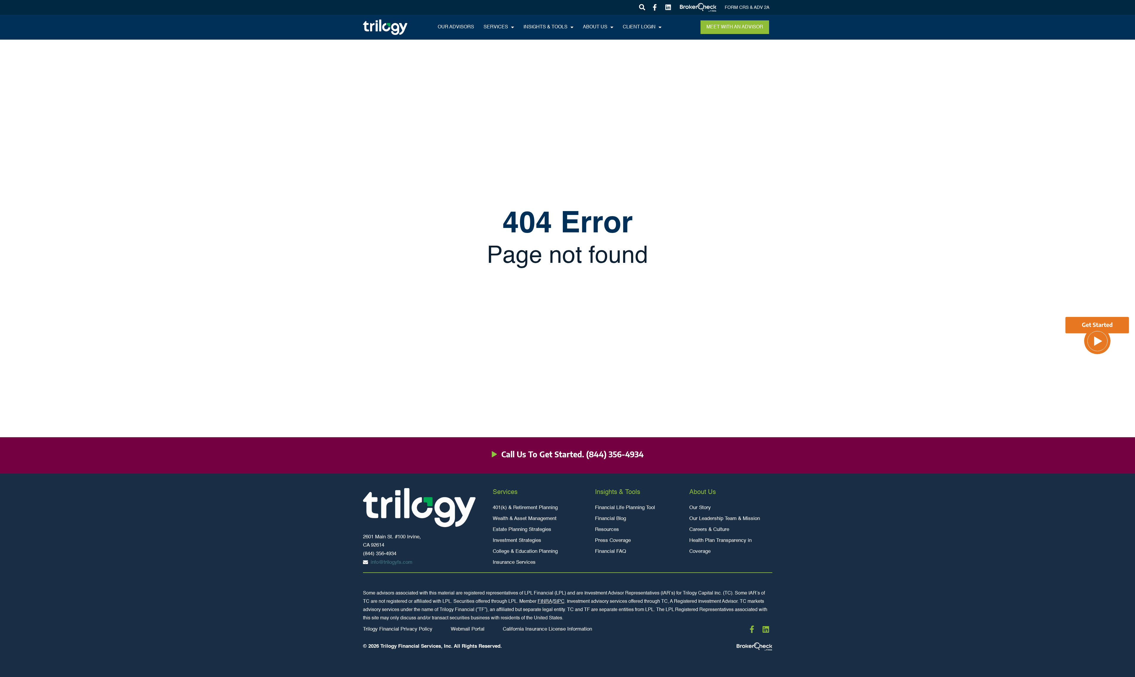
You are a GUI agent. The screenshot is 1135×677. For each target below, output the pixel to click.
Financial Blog (610, 518)
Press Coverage (613, 540)
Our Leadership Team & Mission (724, 518)
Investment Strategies (517, 540)
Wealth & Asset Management (525, 518)
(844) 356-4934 (615, 454)
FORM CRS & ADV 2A (747, 7)
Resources (607, 529)
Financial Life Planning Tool (625, 507)
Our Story (700, 507)
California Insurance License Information (547, 629)
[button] (642, 7)
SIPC (559, 601)
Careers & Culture (709, 529)
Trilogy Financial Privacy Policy (397, 629)
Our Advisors (456, 27)
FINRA (545, 601)
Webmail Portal (467, 629)
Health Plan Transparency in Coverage (720, 546)
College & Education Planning (525, 551)
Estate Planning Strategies (522, 529)
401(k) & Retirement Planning (525, 507)
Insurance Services (514, 562)
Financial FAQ (610, 551)
